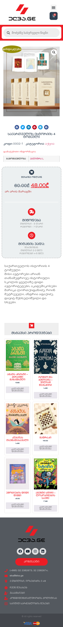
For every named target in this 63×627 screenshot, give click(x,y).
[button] (54, 8)
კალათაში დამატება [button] (17, 390)
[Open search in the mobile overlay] (31, 33)
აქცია (49, 144)
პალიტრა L (37, 159)
